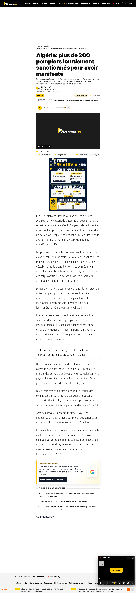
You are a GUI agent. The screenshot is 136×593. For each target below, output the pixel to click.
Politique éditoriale (76, 583)
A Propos (19, 583)
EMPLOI (96, 4)
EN (130, 3)
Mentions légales (60, 583)
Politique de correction (94, 583)
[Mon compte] (122, 3)
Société (47, 46)
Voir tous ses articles (47, 89)
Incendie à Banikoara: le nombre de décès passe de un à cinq (62, 501)
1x (68, 107)
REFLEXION (85, 4)
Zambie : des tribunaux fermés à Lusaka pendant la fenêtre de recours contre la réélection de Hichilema (99, 590)
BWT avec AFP (46, 87)
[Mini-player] (119, 583)
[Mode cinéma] (123, 583)
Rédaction (48, 583)
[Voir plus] (128, 589)
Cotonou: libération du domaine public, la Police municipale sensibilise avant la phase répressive (66, 495)
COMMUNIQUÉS (72, 4)
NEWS (35, 4)
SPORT (53, 4)
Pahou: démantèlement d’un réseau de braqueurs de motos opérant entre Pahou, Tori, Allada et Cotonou (67, 508)
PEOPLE (44, 4)
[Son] (105, 583)
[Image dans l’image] (128, 583)
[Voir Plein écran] (132, 583)
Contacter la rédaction (33, 583)
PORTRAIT (106, 4)
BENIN (27, 4)
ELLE (61, 4)
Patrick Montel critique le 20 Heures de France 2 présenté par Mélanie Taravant (42, 590)
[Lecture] (101, 583)
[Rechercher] (126, 3)
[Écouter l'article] (40, 108)
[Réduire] (132, 589)
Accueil (39, 46)
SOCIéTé (40, 95)
